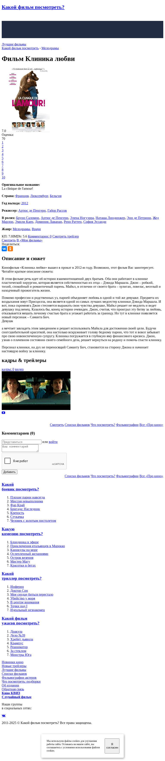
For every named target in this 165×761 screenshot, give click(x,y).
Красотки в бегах (23, 565)
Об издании (10, 685)
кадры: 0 (8, 369)
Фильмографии (127, 425)
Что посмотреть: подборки (21, 681)
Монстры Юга (20, 655)
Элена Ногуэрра (82, 218)
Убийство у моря (22, 598)
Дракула (16, 631)
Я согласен (112, 746)
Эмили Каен (24, 222)
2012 (24, 203)
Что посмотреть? (103, 425)
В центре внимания (24, 602)
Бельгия (55, 196)
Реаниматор (19, 647)
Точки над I (18, 606)
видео (19, 369)
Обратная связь (13, 689)
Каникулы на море (24, 550)
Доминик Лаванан (48, 222)
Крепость (17, 513)
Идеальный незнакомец (27, 610)
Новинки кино (12, 662)
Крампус (16, 643)
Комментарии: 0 (40, 236)
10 (3, 177)
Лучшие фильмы (14, 44)
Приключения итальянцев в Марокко (37, 546)
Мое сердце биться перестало (31, 594)
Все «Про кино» (151, 425)
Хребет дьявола (21, 639)
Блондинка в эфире (24, 542)
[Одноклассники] (10, 248)
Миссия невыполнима (26, 501)
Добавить (9, 472)
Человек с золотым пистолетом (33, 520)
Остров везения (21, 557)
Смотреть (9, 240)
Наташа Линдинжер (110, 218)
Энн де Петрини (139, 218)
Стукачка (17, 517)
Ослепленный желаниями (29, 554)
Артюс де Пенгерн (32, 210)
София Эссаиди (94, 222)
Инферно (17, 587)
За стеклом (18, 651)
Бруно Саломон (27, 218)
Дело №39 (17, 635)
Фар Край (17, 505)
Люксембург (39, 196)
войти (53, 442)
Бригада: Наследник (25, 509)
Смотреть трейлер (65, 236)
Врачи (36, 229)
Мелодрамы (21, 229)
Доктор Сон (19, 590)
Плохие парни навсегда (27, 497)
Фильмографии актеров (19, 677)
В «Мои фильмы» (30, 240)
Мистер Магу (20, 561)
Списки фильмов (77, 425)
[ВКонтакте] (4, 248)
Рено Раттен (73, 222)
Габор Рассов (57, 210)
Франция (22, 196)
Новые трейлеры (14, 666)
